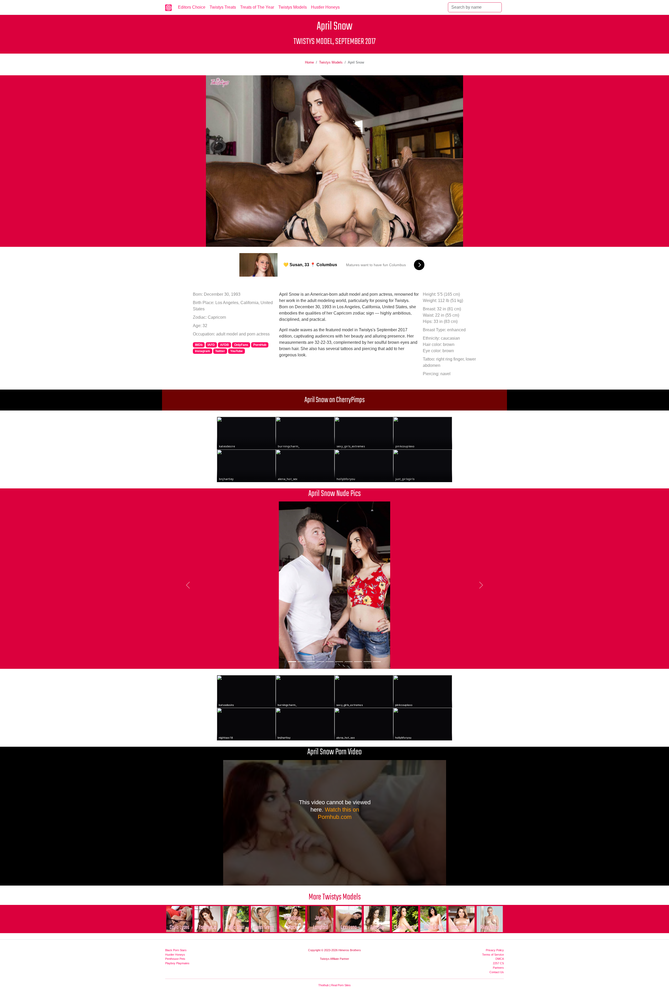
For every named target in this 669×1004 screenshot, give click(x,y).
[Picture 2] (301, 662)
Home (309, 62)
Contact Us (496, 972)
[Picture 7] (349, 662)
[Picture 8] (358, 662)
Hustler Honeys (325, 7)
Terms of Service (493, 954)
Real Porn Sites (341, 985)
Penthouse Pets (175, 958)
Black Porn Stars (176, 950)
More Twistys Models (335, 897)
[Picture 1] (292, 662)
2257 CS (498, 963)
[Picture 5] (330, 662)
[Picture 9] (367, 662)
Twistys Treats (223, 7)
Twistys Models (292, 7)
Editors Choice (191, 7)
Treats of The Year (257, 7)
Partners (498, 967)
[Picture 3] (311, 662)
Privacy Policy (495, 950)
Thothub (323, 985)
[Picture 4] (320, 662)
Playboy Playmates (177, 963)
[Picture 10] (377, 662)
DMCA (499, 958)
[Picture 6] (339, 662)
